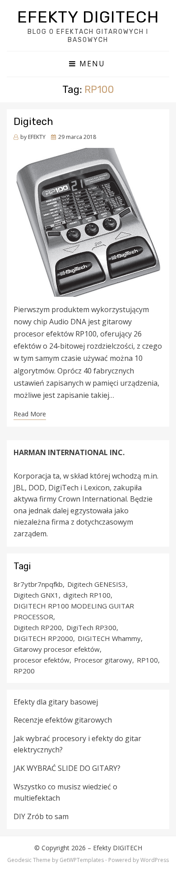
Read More (30, 414)
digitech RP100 (87, 594)
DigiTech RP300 (91, 627)
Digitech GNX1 (36, 594)
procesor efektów (41, 659)
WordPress (154, 860)
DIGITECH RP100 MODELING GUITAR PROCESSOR (74, 611)
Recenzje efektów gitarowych (63, 720)
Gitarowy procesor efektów (57, 649)
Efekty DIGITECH (88, 17)
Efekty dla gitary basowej (56, 702)
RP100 (147, 659)
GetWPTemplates (82, 860)
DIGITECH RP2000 (43, 638)
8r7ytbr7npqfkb (38, 584)
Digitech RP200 (38, 627)
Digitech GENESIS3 (96, 584)
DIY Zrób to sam (41, 816)
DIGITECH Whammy (109, 638)
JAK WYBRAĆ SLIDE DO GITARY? (67, 768)
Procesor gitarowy (103, 659)
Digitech (33, 121)
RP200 (24, 670)
